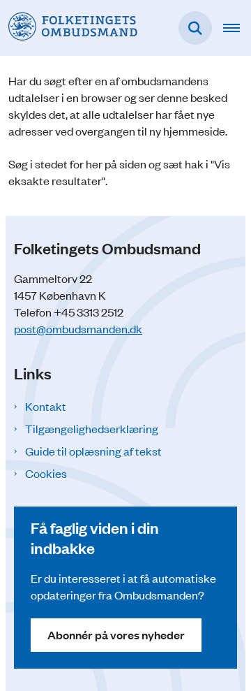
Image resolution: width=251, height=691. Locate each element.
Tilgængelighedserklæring (91, 428)
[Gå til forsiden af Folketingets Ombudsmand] (68, 27)
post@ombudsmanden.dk (78, 328)
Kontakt (45, 406)
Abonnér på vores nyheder (116, 635)
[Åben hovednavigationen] (237, 27)
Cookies (46, 473)
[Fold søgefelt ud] (195, 28)
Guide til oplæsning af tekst (93, 450)
